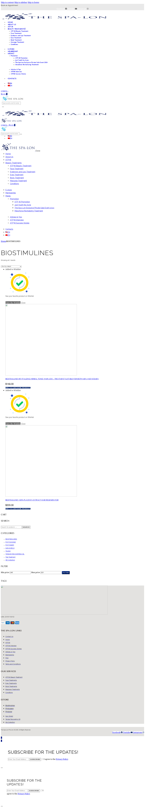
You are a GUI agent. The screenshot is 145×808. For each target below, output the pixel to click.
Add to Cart (11, 387)
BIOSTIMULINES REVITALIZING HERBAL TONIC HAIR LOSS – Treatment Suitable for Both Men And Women (52, 379)
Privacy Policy (62, 759)
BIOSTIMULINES (11, 539)
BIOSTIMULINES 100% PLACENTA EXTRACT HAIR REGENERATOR (32, 500)
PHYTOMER (9, 545)
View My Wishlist (13, 302)
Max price (35, 572)
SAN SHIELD (9, 548)
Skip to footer (33, 2)
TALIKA (8, 551)
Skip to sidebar (20, 2)
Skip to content (7, 2)
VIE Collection (10, 560)
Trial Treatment (10, 557)
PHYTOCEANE (10, 542)
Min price (5, 572)
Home (3, 241)
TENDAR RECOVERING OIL (14, 554)
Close (23, 302)
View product (23, 387)
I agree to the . (56, 759)
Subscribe (35, 759)
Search (26, 527)
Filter (66, 572)
